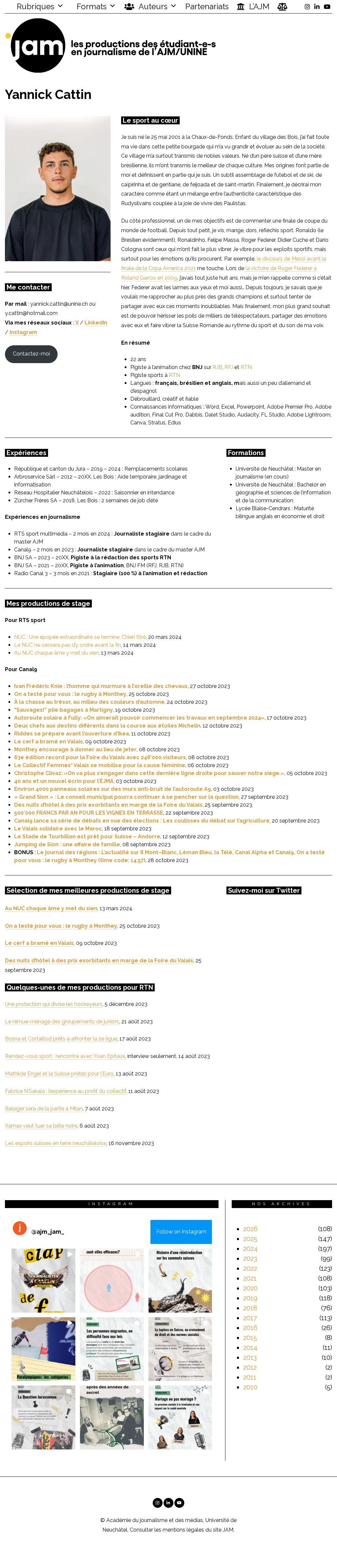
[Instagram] (307, 7)
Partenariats (207, 6)
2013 (250, 1357)
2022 (250, 1268)
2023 (250, 1258)
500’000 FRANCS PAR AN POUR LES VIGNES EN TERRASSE (88, 813)
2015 (250, 1338)
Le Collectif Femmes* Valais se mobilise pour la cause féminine (99, 765)
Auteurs (152, 6)
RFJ (228, 367)
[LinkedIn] (317, 7)
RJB (217, 367)
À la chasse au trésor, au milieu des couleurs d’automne (89, 702)
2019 (250, 1298)
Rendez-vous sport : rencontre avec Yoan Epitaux (65, 1056)
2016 (250, 1328)
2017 (250, 1318)
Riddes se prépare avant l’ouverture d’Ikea (71, 734)
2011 (249, 1377)
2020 (250, 1288)
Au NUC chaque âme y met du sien (56, 653)
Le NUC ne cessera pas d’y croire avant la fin (67, 645)
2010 (250, 1387)
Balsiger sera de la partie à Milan (44, 1108)
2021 (250, 1278)
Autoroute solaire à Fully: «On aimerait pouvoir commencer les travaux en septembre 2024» (139, 718)
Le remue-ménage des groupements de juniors (62, 1021)
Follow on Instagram (181, 1232)
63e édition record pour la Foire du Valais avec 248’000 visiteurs (100, 757)
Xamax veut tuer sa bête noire (41, 1126)
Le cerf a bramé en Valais (48, 741)
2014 (250, 1348)
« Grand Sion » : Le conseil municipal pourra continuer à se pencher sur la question (126, 797)
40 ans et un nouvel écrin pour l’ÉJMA (64, 781)
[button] (43, 1281)
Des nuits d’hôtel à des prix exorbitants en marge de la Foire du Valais (108, 805)
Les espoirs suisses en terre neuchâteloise (55, 1143)
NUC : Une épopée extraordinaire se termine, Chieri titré (80, 637)
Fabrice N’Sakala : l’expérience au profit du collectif (65, 1091)
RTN (246, 367)
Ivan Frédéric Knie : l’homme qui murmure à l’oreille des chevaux (101, 686)
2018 (250, 1308)
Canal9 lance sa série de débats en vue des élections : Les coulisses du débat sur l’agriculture (142, 821)
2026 (250, 1229)
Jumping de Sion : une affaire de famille (67, 844)
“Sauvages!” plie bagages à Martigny (63, 710)
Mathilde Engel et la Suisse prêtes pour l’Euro (59, 1074)
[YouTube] (327, 7)
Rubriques (34, 6)
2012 (250, 1367)
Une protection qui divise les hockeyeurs (53, 1004)
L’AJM (258, 6)
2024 (250, 1249)
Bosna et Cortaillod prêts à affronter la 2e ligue (61, 1039)
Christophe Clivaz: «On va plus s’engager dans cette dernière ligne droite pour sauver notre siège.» (149, 773)
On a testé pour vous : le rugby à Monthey (70, 694)
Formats (91, 6)
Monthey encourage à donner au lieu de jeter (75, 749)
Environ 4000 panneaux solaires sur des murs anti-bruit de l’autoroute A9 (112, 789)
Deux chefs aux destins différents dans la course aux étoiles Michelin (107, 726)
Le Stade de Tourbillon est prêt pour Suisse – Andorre (87, 836)
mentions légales (183, 1530)
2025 (250, 1239)
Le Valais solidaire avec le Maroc (58, 828)
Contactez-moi (31, 354)
